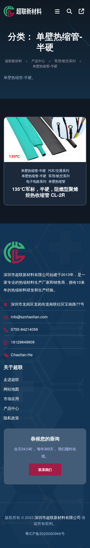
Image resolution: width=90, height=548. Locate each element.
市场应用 (11, 398)
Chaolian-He (22, 354)
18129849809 (23, 342)
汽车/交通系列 (58, 170)
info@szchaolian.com (29, 316)
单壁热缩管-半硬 (33, 170)
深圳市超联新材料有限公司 (58, 517)
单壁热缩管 (56, 181)
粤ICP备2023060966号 (45, 533)
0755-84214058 (24, 329)
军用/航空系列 (59, 175)
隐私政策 (11, 418)
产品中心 (11, 408)
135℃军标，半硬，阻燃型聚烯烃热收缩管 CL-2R (45, 191)
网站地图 (11, 389)
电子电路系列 (36, 181)
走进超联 (11, 379)
